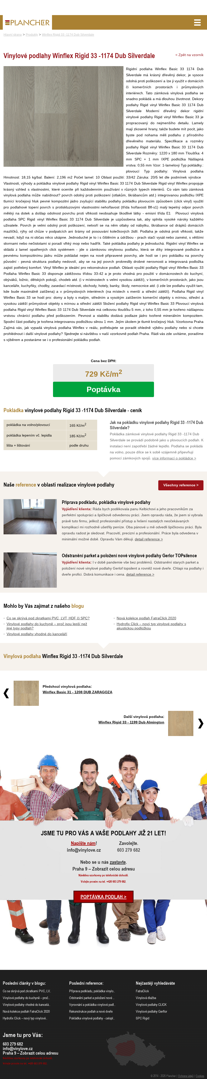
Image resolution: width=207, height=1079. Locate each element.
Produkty (32, 34)
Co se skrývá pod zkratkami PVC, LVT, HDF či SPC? (48, 618)
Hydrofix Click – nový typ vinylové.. (25, 1018)
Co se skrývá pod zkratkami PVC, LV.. (27, 991)
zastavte (118, 862)
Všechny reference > (180, 485)
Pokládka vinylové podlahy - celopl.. (92, 1018)
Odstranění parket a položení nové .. (91, 998)
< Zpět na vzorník (189, 55)
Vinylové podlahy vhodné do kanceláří (37, 634)
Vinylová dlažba (146, 998)
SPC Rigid (142, 1018)
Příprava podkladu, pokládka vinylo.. (92, 991)
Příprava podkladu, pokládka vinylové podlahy (106, 502)
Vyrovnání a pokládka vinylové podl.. (92, 1004)
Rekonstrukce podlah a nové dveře (91, 1011)
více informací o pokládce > (174, 458)
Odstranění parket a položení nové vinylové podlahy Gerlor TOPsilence (129, 555)
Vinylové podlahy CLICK (151, 1004)
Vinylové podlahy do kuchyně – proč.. (26, 998)
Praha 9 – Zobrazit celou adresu (103, 869)
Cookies (200, 1076)
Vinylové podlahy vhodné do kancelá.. (26, 1004)
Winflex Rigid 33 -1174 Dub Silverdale (68, 34)
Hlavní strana (13, 34)
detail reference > (149, 539)
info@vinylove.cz (84, 850)
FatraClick (142, 991)
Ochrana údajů (185, 1076)
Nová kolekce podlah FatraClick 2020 (146, 618)
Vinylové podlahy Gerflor (151, 1011)
